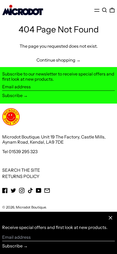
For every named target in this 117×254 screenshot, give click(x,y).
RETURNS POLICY (20, 176)
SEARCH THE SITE (21, 170)
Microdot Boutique (31, 207)
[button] (104, 10)
